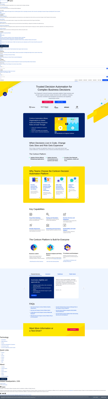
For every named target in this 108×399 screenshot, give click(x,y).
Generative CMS (30, 11)
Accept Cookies (95, 397)
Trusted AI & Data (3, 32)
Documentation (20, 52)
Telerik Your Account (11, 71)
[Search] (0, 65)
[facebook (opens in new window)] (0, 393)
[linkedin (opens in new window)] (5, 393)
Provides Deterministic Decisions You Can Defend (34, 187)
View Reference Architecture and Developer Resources (69, 261)
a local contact (4, 384)
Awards (2, 370)
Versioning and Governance (53, 228)
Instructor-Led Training (4, 54)
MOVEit (22, 38)
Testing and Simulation (52, 218)
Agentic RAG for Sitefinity (13, 11)
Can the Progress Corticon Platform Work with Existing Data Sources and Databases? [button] (67, 314)
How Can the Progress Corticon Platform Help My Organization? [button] (40, 308)
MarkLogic (2, 37)
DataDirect (9, 37)
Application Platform (18, 37)
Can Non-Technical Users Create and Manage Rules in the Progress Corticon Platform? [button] (67, 308)
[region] (54, 397)
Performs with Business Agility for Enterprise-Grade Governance (47, 187)
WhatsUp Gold (30, 39)
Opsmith (30, 12)
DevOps (1, 39)
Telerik (10, 38)
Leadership (9, 61)
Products (1, 31)
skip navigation (3, 1)
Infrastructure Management (4, 25)
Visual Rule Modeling (34, 218)
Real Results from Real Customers (36, 261)
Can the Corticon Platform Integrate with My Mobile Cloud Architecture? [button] (66, 311)
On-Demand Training (11, 54)
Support (1, 47)
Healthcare (60, 274)
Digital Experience (3, 22)
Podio (20, 38)
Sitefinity (7, 38)
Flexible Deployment (34, 228)
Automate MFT (21, 43)
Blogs (30, 52)
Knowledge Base (26, 52)
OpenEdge (23, 37)
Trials (2, 354)
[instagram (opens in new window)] (4, 393)
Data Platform (2, 11)
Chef (4, 39)
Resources (2, 51)
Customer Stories (37, 52)
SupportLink (2, 71)
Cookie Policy (2, 397)
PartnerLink (6, 71)
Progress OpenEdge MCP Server (51, 11)
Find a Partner (2, 57)
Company (2, 59)
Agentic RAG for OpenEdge (22, 11)
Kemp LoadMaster (25, 39)
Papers (11, 52)
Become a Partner (8, 57)
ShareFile (16, 38)
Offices (2, 373)
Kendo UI (13, 38)
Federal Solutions (3, 28)
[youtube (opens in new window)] (3, 393)
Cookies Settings (103, 397)
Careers (2, 374)
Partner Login (13, 57)
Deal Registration (11, 58)
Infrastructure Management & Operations (12, 39)
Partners (2, 357)
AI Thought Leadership (4, 7)
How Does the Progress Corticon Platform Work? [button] (40, 310)
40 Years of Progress (4, 376)
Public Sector (72, 274)
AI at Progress (2, 4)
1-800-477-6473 (2, 72)
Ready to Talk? (8, 72)
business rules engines (57, 258)
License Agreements (21, 394)
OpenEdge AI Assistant (42, 11)
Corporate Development (15, 61)
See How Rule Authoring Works (53, 261)
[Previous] (24, 288)
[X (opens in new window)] (1, 393)
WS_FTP (4, 44)
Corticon (13, 37)
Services (1, 50)
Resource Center (7, 52)
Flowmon (20, 39)
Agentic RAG (7, 11)
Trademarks (71, 390)
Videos (17, 52)
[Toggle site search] (0, 73)
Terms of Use (2, 394)
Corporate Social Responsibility (24, 61)
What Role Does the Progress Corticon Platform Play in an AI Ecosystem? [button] (42, 316)
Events (33, 52)
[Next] (84, 288)
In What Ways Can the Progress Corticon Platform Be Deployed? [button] (41, 313)
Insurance (47, 274)
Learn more (34, 295)
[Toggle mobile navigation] (0, 78)
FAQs (41, 52)
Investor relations (4, 371)
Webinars (14, 52)
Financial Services (35, 274)
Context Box (35, 11)
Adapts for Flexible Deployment (71, 186)
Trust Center (12, 394)
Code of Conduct (28, 394)
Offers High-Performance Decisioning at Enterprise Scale (60, 187)
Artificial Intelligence (3, 16)
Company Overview (3, 61)
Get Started (73, 329)
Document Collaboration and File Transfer (8, 347)
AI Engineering (2, 13)
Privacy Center (7, 394)
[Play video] (66, 124)
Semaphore (6, 37)
